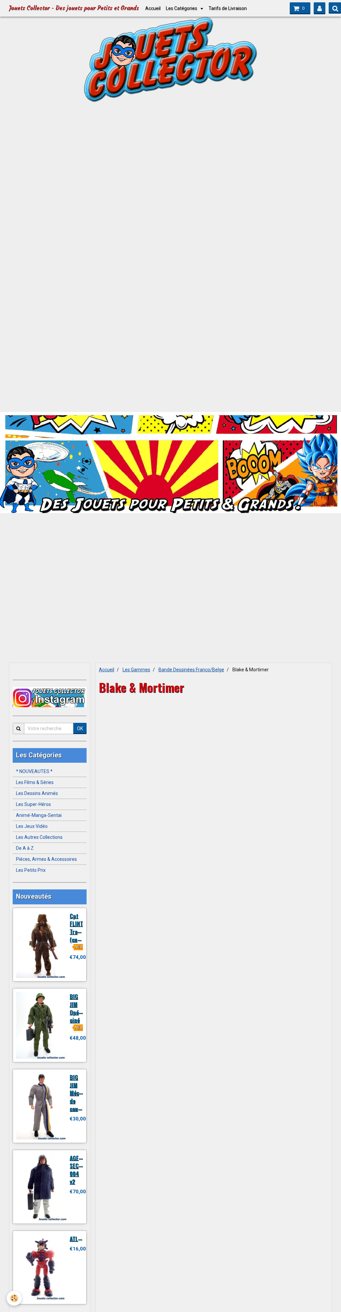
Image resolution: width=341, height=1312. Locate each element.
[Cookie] (14, 1298)
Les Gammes (136, 669)
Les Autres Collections (39, 837)
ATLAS (77, 1238)
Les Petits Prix (31, 870)
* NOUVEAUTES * (34, 771)
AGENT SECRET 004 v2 (79, 1169)
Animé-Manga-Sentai (39, 815)
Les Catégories (182, 8)
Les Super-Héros (33, 804)
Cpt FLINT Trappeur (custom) (80, 927)
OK (80, 728)
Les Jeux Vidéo (32, 826)
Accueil (153, 8)
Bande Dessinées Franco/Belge (191, 669)
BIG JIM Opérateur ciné (82, 1008)
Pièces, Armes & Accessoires (46, 859)
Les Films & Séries (35, 782)
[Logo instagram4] (50, 697)
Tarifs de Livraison (227, 8)
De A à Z (25, 848)
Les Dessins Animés (37, 793)
